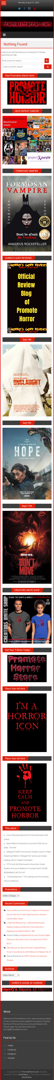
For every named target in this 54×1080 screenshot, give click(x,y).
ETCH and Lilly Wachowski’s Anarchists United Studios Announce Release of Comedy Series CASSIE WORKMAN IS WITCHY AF (26, 868)
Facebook (12, 1050)
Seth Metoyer (12, 948)
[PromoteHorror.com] (27, 24)
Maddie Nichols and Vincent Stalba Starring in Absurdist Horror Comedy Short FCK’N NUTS (28, 939)
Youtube (11, 1058)
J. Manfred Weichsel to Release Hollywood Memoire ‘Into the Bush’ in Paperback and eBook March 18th (26, 927)
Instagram (12, 1054)
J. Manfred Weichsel (15, 923)
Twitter (10, 1046)
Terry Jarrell (11, 910)
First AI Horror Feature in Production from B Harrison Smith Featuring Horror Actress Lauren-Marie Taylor (28, 914)
